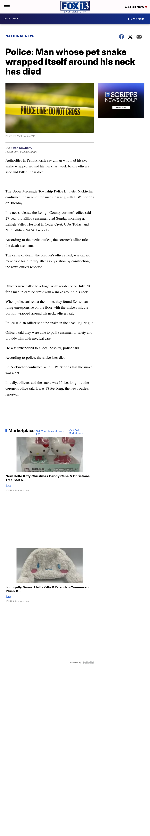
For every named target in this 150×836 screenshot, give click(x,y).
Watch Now (134, 7)
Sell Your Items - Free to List (50, 432)
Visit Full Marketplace (76, 431)
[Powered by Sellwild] (88, 662)
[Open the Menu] (6, 6)
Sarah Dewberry (21, 148)
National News (20, 36)
